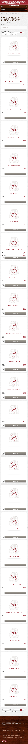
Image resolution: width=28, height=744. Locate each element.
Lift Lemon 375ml (14, 221)
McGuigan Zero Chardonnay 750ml (14, 305)
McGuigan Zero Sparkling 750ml (14, 389)
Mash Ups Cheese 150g (14, 277)
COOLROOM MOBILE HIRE (14, 53)
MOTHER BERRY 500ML (14, 417)
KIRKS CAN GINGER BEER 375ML (14, 137)
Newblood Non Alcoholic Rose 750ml (14, 584)
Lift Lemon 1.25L (14, 193)
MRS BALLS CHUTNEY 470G (14, 556)
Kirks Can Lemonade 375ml (14, 165)
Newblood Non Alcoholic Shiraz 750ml (14, 612)
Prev (3, 709)
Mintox (14, 718)
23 (12, 34)
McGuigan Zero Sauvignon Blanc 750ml (14, 333)
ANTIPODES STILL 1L (14, 696)
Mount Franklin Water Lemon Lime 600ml (14, 473)
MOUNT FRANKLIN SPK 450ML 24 (14, 445)
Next (15, 34)
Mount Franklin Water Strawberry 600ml (14, 528)
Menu (1, 6)
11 (5, 34)
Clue (7, 718)
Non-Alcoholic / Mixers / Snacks (13, 13)
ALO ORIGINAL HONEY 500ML (14, 640)
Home (2, 13)
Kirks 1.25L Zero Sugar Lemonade (14, 109)
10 (2, 34)
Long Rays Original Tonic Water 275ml (14, 249)
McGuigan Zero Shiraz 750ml (14, 361)
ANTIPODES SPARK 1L (14, 668)
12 (7, 34)
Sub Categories (4, 27)
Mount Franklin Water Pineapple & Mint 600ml (14, 501)
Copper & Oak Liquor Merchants (14, 6)
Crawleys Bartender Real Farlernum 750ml (14, 81)
